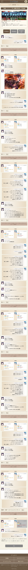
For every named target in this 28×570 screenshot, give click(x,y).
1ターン (3, 113)
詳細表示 (14, 31)
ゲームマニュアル (7, 561)
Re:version (15, 566)
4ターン (14, 113)
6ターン (20, 113)
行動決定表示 (22, 31)
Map (7, 46)
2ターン (7, 113)
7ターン (23, 113)
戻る (14, 545)
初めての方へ (21, 561)
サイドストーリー (21, 558)
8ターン (12, 50)
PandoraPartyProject (14, 1)
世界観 (7, 558)
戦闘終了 (15, 50)
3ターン (10, 113)
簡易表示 (7, 31)
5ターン (17, 113)
